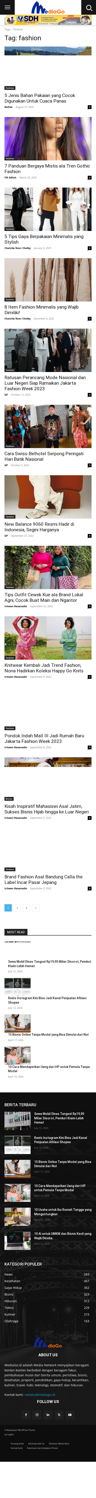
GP (6, 394)
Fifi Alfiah (10, 177)
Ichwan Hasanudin (15, 606)
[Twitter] (59, 1415)
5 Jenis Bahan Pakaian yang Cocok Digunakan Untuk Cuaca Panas (39, 98)
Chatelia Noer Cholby (17, 248)
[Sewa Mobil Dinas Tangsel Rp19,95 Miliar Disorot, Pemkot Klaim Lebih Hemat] (17, 950)
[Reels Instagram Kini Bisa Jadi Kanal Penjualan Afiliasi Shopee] (17, 987)
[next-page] (36, 908)
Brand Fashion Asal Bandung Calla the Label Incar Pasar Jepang (43, 879)
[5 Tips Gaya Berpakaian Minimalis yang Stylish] (48, 209)
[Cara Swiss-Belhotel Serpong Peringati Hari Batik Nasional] (48, 426)
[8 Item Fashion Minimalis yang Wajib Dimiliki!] (48, 279)
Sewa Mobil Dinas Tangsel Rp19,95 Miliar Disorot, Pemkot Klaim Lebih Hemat (59, 1118)
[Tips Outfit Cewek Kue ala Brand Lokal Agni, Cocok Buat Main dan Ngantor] (48, 567)
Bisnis (9, 798)
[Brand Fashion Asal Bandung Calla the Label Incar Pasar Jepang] (48, 849)
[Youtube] (70, 1415)
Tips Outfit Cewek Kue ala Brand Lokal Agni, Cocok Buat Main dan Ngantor (43, 597)
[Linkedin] (48, 1415)
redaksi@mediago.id (40, 1395)
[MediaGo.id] (48, 7)
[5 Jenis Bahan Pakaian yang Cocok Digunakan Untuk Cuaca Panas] (48, 68)
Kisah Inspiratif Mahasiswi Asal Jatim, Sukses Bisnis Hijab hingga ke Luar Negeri (46, 809)
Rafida (8, 107)
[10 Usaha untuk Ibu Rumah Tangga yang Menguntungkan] (17, 1217)
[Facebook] (26, 1415)
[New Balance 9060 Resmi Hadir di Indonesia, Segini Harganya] (48, 497)
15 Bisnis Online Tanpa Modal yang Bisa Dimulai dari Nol (48, 1034)
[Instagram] (37, 1415)
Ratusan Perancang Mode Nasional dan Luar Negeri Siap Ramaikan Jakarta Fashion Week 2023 (45, 383)
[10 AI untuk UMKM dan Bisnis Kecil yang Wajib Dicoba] (17, 1241)
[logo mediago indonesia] (48, 1343)
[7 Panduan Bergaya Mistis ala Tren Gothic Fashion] (48, 138)
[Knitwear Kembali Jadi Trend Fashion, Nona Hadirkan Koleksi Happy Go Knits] (48, 638)
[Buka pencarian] (88, 7)
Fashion (10, 87)
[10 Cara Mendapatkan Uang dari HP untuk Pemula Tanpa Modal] (17, 1056)
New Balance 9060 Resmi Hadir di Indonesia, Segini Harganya (39, 527)
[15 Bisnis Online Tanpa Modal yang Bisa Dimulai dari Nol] (17, 1023)
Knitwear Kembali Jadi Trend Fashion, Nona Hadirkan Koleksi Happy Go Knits (43, 668)
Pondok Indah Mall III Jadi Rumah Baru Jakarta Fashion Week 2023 (44, 738)
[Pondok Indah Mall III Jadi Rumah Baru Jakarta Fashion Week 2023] (48, 708)
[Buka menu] (7, 7)
